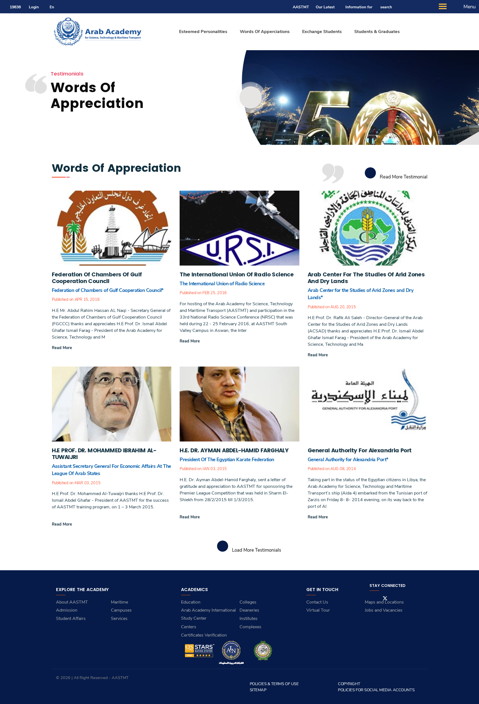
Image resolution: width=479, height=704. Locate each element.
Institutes (249, 618)
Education (190, 602)
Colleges (248, 602)
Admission (66, 610)
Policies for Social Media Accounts (376, 690)
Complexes (250, 627)
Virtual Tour (318, 610)
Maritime (119, 602)
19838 (15, 7)
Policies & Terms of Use (274, 684)
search (386, 7)
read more (62, 347)
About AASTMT (72, 602)
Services (119, 618)
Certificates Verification (204, 635)
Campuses (121, 610)
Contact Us (317, 602)
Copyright (349, 684)
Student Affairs (71, 618)
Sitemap (258, 690)
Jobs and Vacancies (383, 610)
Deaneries (249, 610)
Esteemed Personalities (203, 32)
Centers (188, 627)
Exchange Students (322, 32)
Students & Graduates (377, 32)
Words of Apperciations (265, 32)
